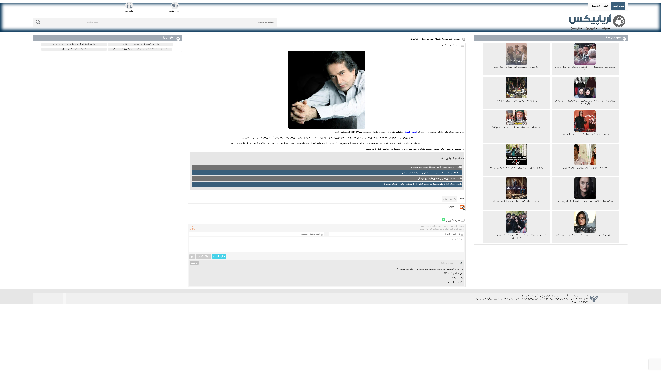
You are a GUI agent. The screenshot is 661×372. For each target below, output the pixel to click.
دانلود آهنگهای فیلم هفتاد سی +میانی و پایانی (74, 44)
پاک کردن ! (202, 256)
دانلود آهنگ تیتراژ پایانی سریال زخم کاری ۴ (140, 44)
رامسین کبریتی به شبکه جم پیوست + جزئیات (435, 39)
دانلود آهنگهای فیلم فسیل (74, 48)
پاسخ (193, 263)
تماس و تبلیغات (600, 6)
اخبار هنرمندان (448, 45)
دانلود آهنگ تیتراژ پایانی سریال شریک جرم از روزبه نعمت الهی (140, 48)
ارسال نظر (218, 256)
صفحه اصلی (618, 6)
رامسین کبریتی (410, 132)
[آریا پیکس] (598, 21)
